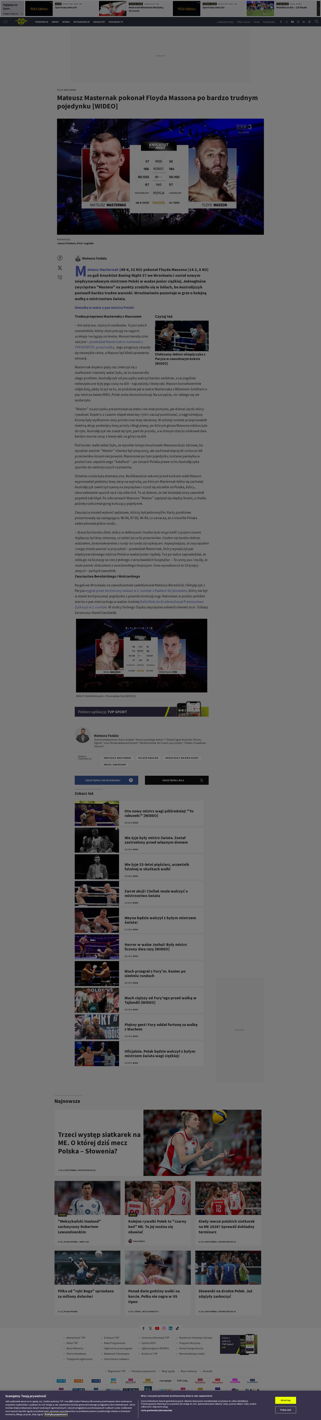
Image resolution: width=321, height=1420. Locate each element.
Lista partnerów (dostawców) (156, 1410)
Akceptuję (286, 1400)
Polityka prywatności (56, 1414)
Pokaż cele (285, 1409)
